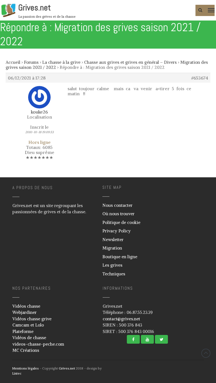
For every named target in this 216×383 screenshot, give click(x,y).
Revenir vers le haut (205, 353)
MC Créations (25, 350)
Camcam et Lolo (28, 325)
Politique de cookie (121, 222)
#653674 (199, 77)
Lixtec (16, 373)
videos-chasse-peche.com (38, 344)
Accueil (13, 62)
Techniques (113, 274)
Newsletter (112, 239)
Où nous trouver (118, 213)
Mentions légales (25, 368)
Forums (31, 62)
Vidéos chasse (26, 306)
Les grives (112, 265)
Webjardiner (24, 312)
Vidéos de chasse (29, 337)
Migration (112, 248)
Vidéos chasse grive (31, 318)
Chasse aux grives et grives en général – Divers (130, 62)
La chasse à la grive (61, 62)
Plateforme (22, 331)
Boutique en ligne (119, 256)
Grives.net (34, 7)
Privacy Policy (116, 231)
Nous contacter (117, 205)
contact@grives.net (121, 318)
